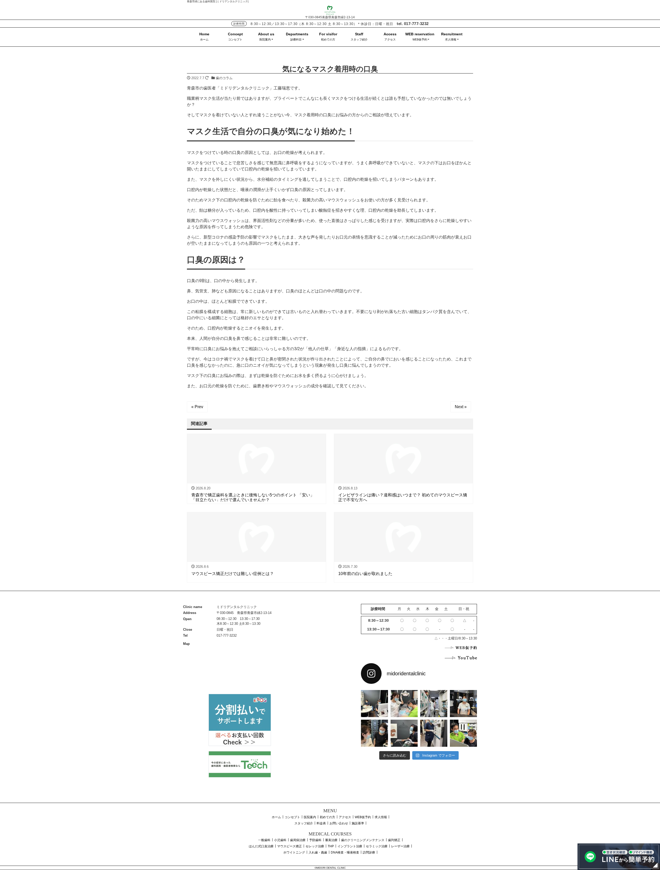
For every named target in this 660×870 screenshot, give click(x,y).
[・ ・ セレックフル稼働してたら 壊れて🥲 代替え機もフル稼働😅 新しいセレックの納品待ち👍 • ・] (374, 703)
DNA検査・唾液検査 (345, 852)
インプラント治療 (349, 846)
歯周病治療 (298, 840)
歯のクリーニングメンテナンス (362, 840)
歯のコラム (224, 78)
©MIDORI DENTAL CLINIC (330, 867)
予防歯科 (315, 840)
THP (331, 846)
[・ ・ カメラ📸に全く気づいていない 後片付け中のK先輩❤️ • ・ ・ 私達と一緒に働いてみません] (404, 733)
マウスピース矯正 (289, 846)
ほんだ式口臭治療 (261, 846)
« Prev (197, 407)
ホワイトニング (294, 852)
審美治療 (331, 840)
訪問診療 (369, 852)
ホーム (204, 39)
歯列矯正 (394, 840)
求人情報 (450, 39)
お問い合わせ (338, 823)
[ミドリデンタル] (330, 9)
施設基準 (358, 823)
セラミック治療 (376, 846)
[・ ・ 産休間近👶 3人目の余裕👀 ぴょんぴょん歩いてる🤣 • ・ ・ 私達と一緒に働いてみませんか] (433, 733)
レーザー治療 (400, 846)
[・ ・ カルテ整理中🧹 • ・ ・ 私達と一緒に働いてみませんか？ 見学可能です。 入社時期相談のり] (433, 703)
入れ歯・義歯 (318, 852)
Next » (461, 407)
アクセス (390, 39)
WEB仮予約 (419, 39)
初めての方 (328, 39)
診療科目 (296, 39)
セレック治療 (315, 846)
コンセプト (235, 39)
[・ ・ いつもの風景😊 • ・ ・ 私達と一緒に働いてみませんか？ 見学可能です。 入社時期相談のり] (404, 703)
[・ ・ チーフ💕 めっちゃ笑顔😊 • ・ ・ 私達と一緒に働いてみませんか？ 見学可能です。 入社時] (463, 733)
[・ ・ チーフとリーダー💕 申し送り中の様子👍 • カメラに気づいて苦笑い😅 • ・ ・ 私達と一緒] (374, 733)
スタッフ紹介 (359, 39)
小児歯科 (280, 840)
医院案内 (265, 39)
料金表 (321, 823)
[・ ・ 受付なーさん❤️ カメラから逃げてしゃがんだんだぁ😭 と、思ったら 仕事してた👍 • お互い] (463, 703)
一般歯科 (264, 840)
